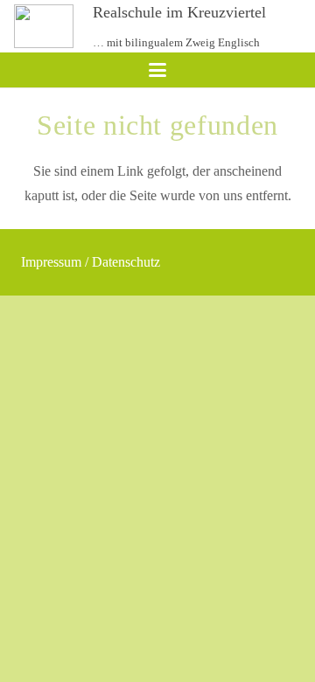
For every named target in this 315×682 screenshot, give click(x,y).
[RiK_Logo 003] (44, 26)
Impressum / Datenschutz (90, 261)
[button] (157, 70)
